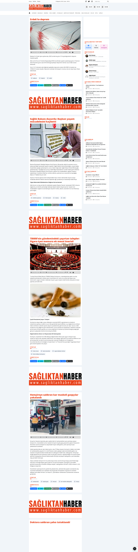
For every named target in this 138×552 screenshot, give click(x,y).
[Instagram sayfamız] (92, 1)
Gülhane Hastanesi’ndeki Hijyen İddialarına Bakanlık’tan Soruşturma (95, 143)
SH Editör (43, 52)
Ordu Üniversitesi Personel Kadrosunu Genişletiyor (96, 156)
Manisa (56, 198)
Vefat (63, 198)
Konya (76, 481)
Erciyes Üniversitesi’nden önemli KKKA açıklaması (96, 190)
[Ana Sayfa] (40, 6)
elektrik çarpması (36, 198)
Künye (30, 1)
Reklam (34, 1)
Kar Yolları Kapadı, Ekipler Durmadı (95, 179)
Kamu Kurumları (45, 351)
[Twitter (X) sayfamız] (89, 1)
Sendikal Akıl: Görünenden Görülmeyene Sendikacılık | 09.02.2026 (97, 77)
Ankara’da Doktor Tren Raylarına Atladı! (94, 86)
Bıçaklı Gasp (44, 481)
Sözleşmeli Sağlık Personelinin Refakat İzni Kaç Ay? (96, 184)
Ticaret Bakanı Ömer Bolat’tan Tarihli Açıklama (96, 98)
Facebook (88, 47)
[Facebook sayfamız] (86, 1)
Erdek (49, 78)
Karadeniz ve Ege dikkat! (92, 175)
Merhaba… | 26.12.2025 (94, 72)
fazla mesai (34, 351)
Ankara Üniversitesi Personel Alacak (95, 161)
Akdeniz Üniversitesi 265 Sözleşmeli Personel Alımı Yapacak (95, 104)
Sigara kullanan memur (59, 351)
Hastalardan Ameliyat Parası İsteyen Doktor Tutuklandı (96, 149)
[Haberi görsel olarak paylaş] (72, 52)
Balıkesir (34, 78)
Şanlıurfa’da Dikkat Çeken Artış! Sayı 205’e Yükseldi (95, 92)
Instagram (104, 47)
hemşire (53, 481)
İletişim (38, 1)
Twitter (96, 47)
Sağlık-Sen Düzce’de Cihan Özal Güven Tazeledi (96, 197)
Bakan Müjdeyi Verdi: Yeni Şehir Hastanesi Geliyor (94, 110)
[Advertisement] (55, 103)
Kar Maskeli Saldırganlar (65, 481)
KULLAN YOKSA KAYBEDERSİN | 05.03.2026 (97, 61)
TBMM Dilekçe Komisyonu (38, 354)
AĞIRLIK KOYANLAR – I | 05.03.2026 (96, 56)
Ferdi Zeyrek (47, 198)
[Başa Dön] (134, 548)
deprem (42, 78)
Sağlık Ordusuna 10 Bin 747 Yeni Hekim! (96, 166)
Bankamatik (35, 481)
